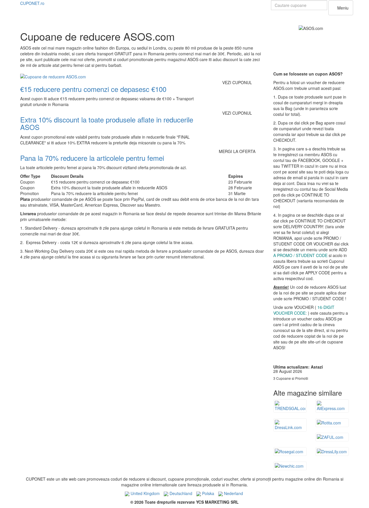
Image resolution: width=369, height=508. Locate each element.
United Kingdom (144, 493)
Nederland (233, 493)
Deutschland (180, 493)
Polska (207, 493)
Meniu (342, 8)
